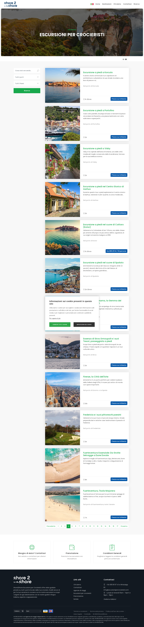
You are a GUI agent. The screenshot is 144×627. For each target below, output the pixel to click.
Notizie (76, 599)
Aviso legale (78, 614)
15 (109, 526)
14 (105, 526)
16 (113, 526)
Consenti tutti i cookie (60, 324)
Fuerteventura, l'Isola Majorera (99, 490)
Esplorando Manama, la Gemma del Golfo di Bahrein (102, 302)
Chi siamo (77, 585)
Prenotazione (78, 596)
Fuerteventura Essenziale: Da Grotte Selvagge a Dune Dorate (101, 454)
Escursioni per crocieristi (82, 593)
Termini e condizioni (80, 611)
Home (98, 4)
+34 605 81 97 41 (112, 585)
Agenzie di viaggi (80, 590)
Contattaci (78, 587)
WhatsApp (124, 585)
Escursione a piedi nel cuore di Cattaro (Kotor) (103, 226)
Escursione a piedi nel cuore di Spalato (103, 262)
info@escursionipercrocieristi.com (116, 590)
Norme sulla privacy (97, 611)
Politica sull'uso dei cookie (115, 611)
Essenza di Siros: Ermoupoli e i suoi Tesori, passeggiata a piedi (101, 340)
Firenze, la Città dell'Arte (95, 376)
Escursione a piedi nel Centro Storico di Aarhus (103, 188)
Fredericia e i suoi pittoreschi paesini (102, 414)
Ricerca (136, 4)
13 (101, 526)
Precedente (51, 526)
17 (117, 526)
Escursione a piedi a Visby (96, 148)
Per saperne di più (54, 318)
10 (90, 526)
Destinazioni (106, 4)
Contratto (87, 614)
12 (97, 526)
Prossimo (124, 526)
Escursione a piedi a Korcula (98, 72)
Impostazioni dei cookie (84, 324)
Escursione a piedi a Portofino (98, 110)
